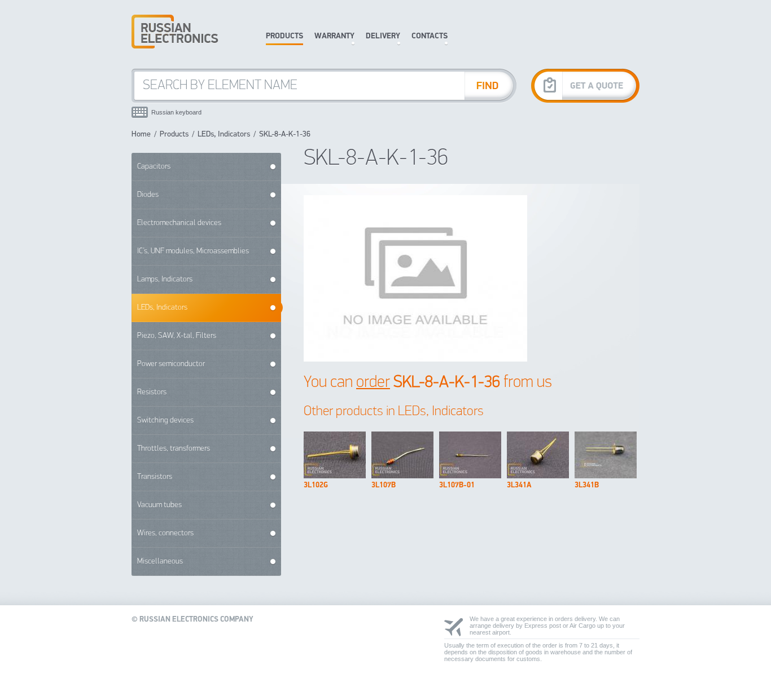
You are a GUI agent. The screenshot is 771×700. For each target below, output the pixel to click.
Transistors (154, 477)
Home (141, 134)
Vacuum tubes (159, 505)
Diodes (148, 195)
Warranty (334, 36)
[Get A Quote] (585, 85)
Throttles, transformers (173, 448)
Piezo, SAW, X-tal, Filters (176, 336)
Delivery (383, 36)
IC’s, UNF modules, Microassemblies (193, 251)
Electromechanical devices (179, 223)
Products (284, 36)
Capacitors (153, 166)
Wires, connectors (165, 533)
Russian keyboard (176, 112)
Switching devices (165, 420)
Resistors (152, 392)
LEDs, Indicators (224, 134)
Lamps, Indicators (164, 279)
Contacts (429, 36)
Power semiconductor (171, 364)
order (373, 383)
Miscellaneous (160, 561)
